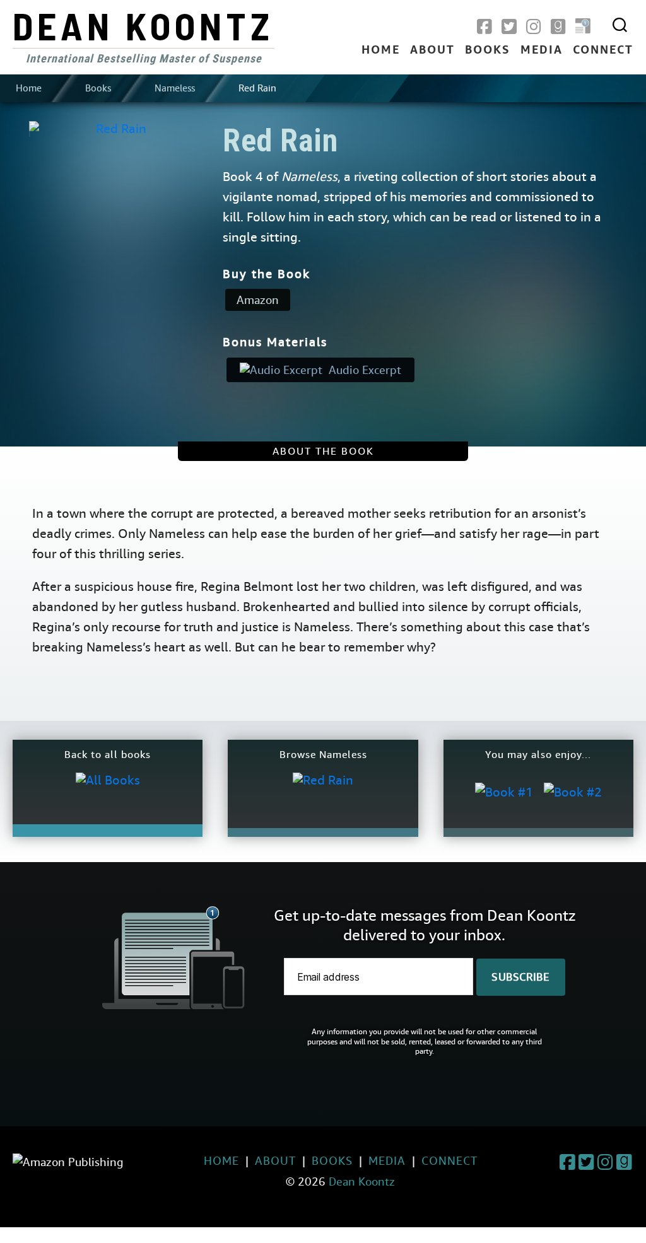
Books (487, 50)
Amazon (258, 300)
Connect (603, 50)
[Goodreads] (558, 27)
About (432, 50)
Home (380, 50)
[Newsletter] (582, 27)
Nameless (175, 88)
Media (541, 50)
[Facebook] (484, 27)
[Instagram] (533, 27)
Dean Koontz (143, 25)
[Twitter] (509, 27)
